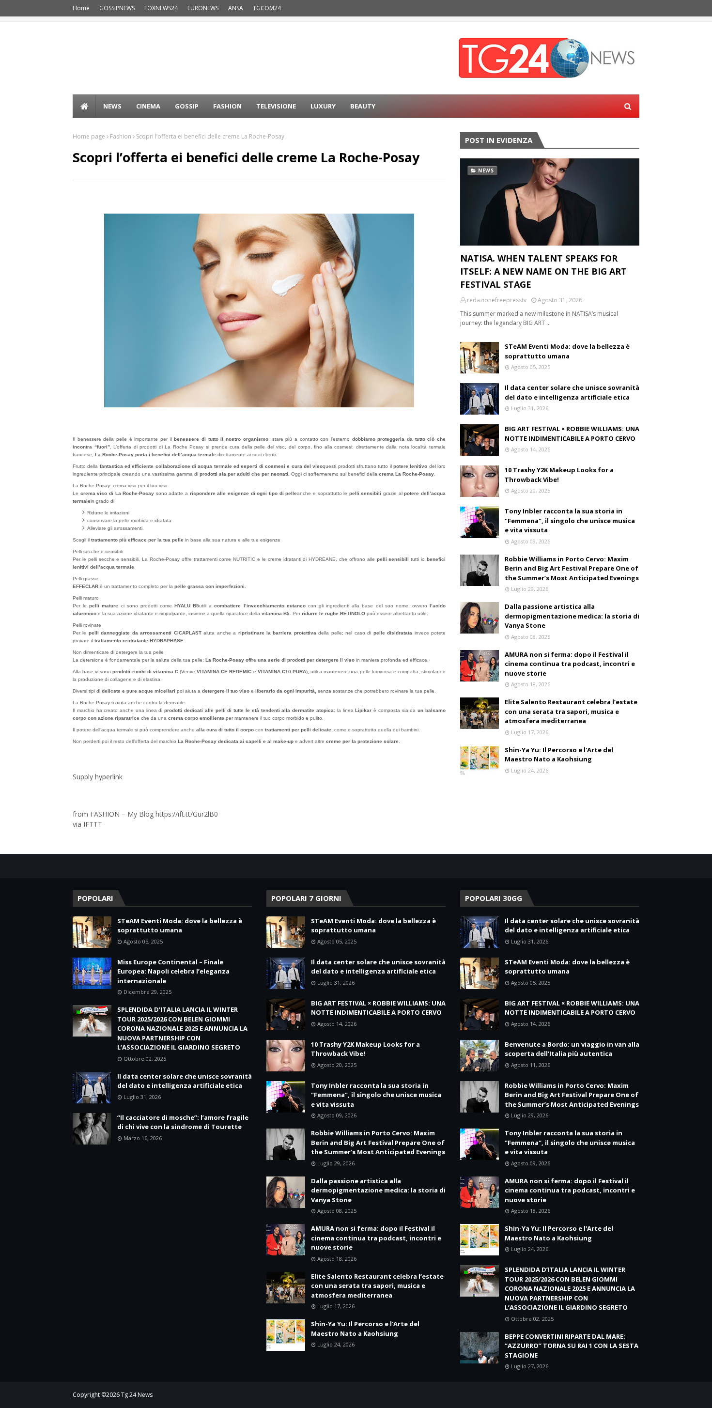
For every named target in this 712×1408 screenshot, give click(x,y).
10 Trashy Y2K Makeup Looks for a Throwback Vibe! (559, 474)
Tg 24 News (137, 1395)
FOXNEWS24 (161, 8)
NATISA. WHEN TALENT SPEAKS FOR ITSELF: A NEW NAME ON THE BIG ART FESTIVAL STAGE (543, 271)
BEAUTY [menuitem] (362, 106)
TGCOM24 (267, 8)
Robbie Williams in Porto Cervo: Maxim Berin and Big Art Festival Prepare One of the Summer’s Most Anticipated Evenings (572, 568)
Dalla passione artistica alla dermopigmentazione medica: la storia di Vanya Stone (572, 616)
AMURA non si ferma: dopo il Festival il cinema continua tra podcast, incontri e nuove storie (570, 664)
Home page (89, 136)
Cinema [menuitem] (148, 106)
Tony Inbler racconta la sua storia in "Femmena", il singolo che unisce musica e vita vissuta (570, 520)
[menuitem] (84, 106)
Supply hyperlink (98, 776)
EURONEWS (202, 8)
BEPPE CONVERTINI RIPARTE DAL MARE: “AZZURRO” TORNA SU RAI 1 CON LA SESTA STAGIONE (571, 1346)
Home (81, 8)
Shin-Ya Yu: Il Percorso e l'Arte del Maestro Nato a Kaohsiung (559, 754)
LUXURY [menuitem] (323, 106)
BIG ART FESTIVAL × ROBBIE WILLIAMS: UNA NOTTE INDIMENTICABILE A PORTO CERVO (572, 433)
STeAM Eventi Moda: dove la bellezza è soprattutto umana (567, 351)
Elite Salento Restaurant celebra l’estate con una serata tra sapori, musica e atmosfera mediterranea (571, 711)
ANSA (235, 8)
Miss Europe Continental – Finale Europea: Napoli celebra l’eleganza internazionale (173, 971)
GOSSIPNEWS (117, 8)
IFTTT (92, 824)
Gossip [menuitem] (187, 106)
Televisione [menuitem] (276, 106)
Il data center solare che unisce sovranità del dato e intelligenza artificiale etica (572, 392)
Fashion (120, 136)
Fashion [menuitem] (227, 106)
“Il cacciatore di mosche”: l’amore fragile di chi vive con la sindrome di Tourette (182, 1122)
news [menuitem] (112, 106)
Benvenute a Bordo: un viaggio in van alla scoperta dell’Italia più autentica (572, 1049)
